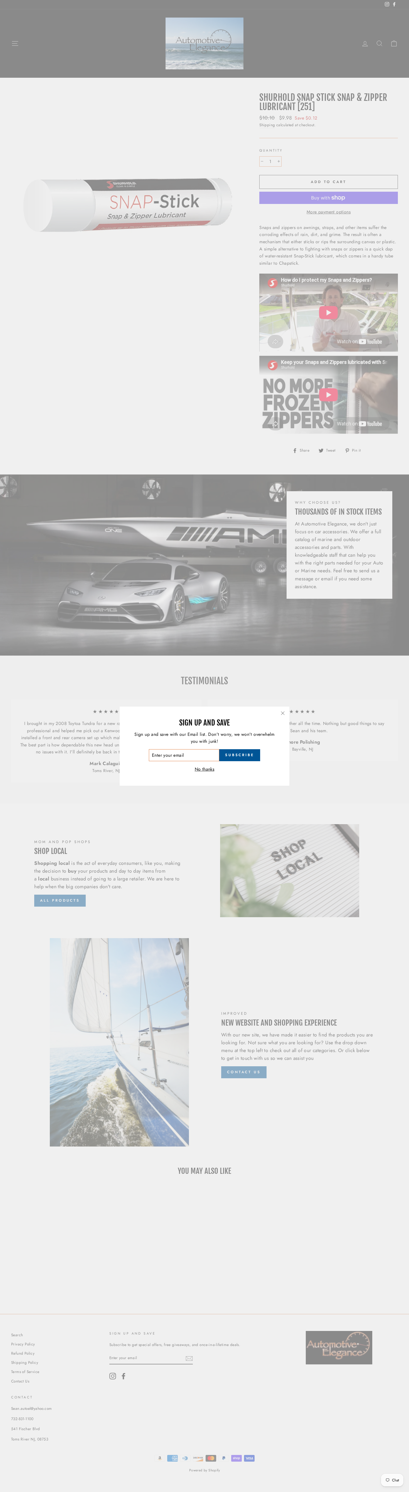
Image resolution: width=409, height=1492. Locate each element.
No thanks (205, 769)
